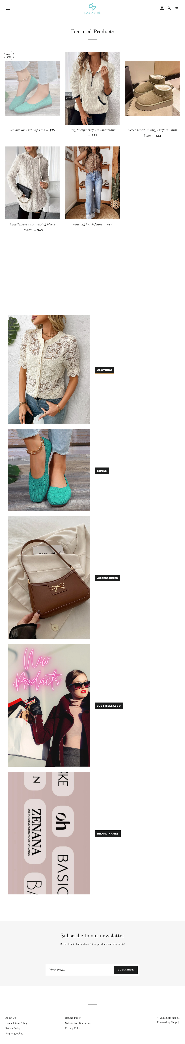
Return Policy (13, 1028)
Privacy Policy (73, 1028)
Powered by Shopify (168, 1022)
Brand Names (108, 833)
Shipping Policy (14, 1033)
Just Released (109, 705)
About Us (10, 1017)
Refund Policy (73, 1017)
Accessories (107, 577)
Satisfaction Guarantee (78, 1023)
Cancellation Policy (16, 1023)
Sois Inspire (173, 1017)
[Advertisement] (92, 284)
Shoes (102, 470)
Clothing (104, 370)
